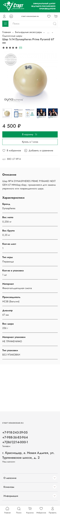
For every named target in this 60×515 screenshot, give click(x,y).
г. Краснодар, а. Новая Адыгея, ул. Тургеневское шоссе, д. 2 (28, 455)
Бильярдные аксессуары (28, 32)
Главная (6, 32)
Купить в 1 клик (30, 142)
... (48, 32)
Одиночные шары (12, 36)
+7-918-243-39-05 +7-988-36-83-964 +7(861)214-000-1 (15, 437)
